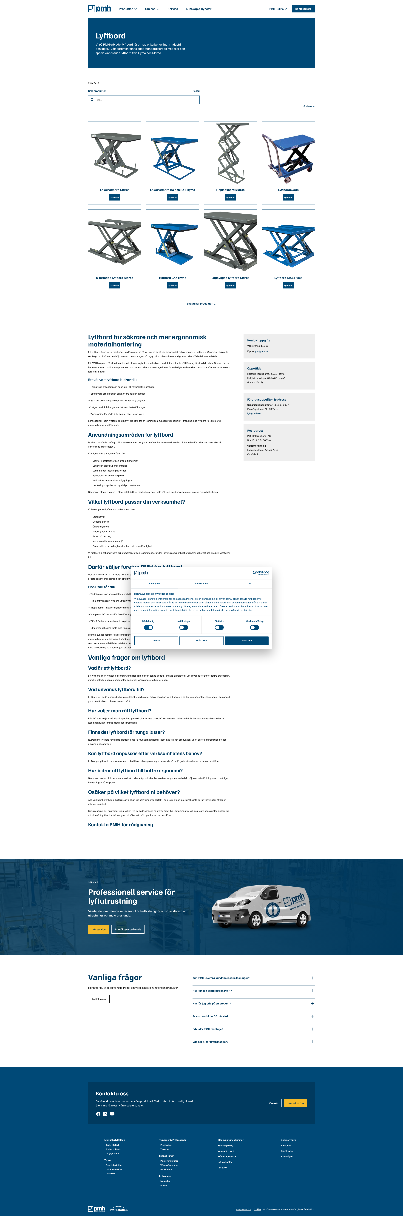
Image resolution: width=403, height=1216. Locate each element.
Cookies (257, 1209)
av (96, 82)
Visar (91, 82)
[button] (128, 9)
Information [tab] (201, 583)
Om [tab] (249, 583)
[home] (99, 8)
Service (173, 9)
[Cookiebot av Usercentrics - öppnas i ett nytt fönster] (255, 573)
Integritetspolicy (243, 1209)
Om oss (273, 1103)
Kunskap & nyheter (199, 9)
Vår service (98, 929)
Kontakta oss (303, 8)
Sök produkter (97, 91)
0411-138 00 (261, 345)
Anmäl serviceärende (128, 929)
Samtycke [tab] (154, 583)
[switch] (183, 627)
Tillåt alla (247, 640)
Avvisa (156, 640)
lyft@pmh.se (261, 351)
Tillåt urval (201, 640)
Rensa (196, 90)
